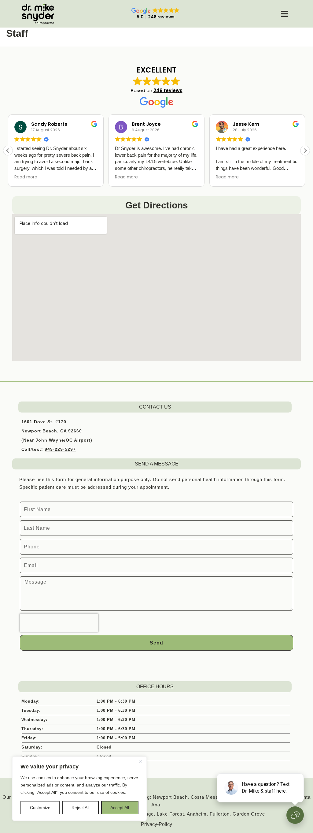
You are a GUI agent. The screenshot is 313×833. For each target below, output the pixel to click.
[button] (305, 150)
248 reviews (167, 90)
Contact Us (155, 406)
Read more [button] (25, 177)
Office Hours (155, 686)
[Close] (140, 761)
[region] (79, 788)
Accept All (119, 807)
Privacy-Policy (156, 824)
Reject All (80, 807)
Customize (40, 807)
